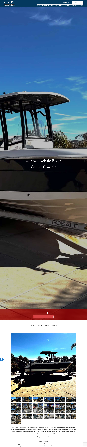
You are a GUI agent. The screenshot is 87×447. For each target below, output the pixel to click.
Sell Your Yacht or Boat (56, 5)
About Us (73, 5)
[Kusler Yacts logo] (9, 3)
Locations (67, 5)
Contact (77, 2)
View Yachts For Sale (43, 317)
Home (38, 5)
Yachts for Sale (45, 5)
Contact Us (80, 5)
